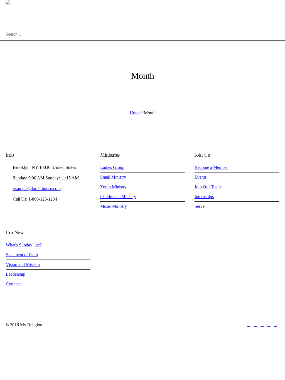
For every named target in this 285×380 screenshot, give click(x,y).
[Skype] (275, 325)
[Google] (262, 325)
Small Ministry (113, 177)
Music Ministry (113, 206)
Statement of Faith (22, 254)
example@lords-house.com (37, 188)
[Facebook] (255, 325)
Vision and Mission (23, 264)
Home (135, 112)
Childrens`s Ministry (118, 196)
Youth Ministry (113, 186)
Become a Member (211, 167)
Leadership (15, 274)
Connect (13, 284)
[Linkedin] (249, 325)
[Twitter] (269, 325)
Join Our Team (208, 186)
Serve (200, 206)
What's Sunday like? (24, 245)
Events (201, 177)
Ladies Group (112, 167)
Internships (204, 196)
